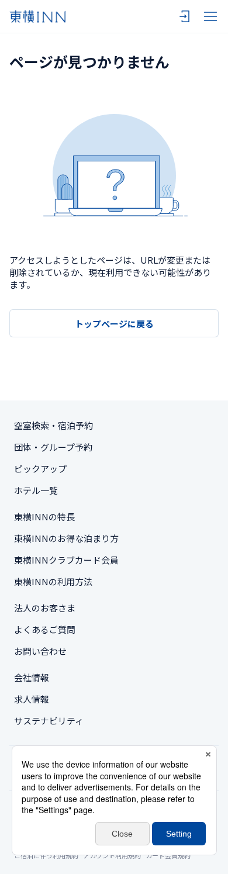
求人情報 (31, 699)
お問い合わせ (40, 651)
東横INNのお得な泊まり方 (66, 538)
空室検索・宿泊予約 (53, 425)
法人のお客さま (44, 608)
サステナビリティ (49, 720)
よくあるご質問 (44, 629)
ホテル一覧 (36, 490)
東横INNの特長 (44, 516)
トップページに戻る (114, 323)
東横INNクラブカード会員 (66, 560)
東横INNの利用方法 (53, 581)
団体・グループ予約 (53, 447)
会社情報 (31, 677)
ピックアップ (40, 468)
